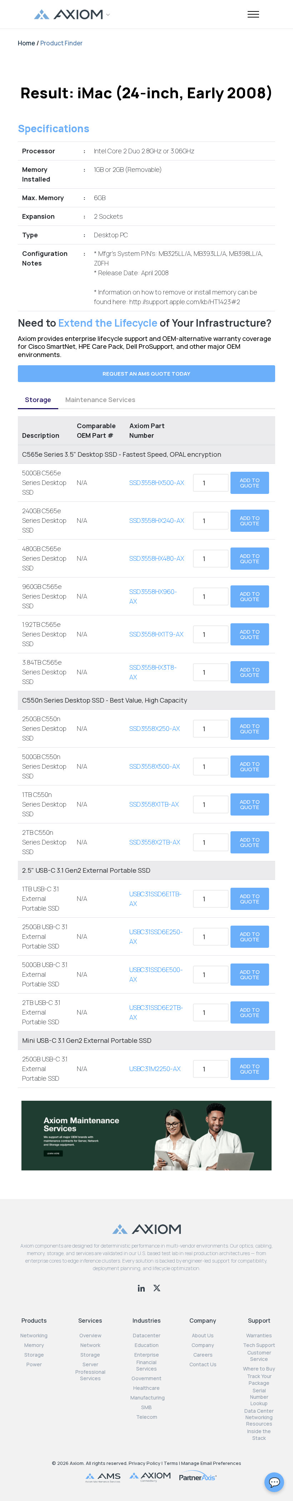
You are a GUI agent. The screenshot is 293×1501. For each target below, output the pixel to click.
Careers (203, 1355)
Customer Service (259, 1355)
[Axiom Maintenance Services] (146, 1135)
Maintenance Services (100, 399)
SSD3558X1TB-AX (154, 804)
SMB (146, 1407)
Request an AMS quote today (146, 373)
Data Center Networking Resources (259, 1417)
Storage (38, 399)
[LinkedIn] (142, 1287)
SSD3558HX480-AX (156, 558)
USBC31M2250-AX (154, 1068)
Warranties (259, 1335)
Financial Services (146, 1365)
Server (90, 1364)
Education (147, 1345)
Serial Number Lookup (259, 1397)
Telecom (146, 1417)
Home (26, 43)
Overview (90, 1335)
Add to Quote (250, 482)
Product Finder (61, 43)
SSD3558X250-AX (154, 728)
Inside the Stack (259, 1434)
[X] (156, 1287)
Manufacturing (147, 1398)
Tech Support (259, 1345)
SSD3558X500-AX (154, 766)
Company (203, 1345)
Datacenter (146, 1335)
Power (34, 1364)
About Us (203, 1335)
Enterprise (146, 1355)
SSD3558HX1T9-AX (156, 634)
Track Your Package (259, 1379)
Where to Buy (259, 1369)
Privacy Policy (144, 1463)
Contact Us (203, 1364)
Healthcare (146, 1388)
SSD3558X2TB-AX (154, 842)
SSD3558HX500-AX (156, 482)
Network (90, 1345)
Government (146, 1378)
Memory (34, 1345)
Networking (34, 1335)
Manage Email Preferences (211, 1463)
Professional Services (90, 1375)
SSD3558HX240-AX (156, 520)
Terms (171, 1463)
